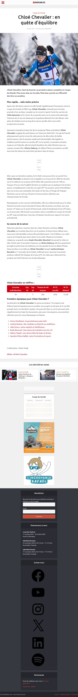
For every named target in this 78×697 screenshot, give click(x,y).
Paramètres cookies (29, 686)
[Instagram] (38, 616)
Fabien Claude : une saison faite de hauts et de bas (30, 333)
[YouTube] (38, 599)
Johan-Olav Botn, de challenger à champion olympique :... (25, 376)
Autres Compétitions (62, 372)
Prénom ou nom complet (31, 501)
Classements (38, 400)
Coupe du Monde (39, 13)
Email (24, 508)
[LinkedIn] (38, 650)
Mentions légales (65, 694)
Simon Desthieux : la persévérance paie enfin (28, 321)
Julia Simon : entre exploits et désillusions (27, 327)
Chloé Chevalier (21, 354)
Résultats (30, 400)
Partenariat (74, 694)
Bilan (10, 354)
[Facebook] (38, 583)
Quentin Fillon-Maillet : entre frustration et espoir (30, 336)
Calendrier (48, 400)
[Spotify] (38, 667)
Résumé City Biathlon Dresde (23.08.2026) (63, 375)
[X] (38, 633)
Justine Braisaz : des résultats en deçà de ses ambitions (32, 324)
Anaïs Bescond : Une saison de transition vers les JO (31, 330)
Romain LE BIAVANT (45, 29)
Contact (56, 694)
